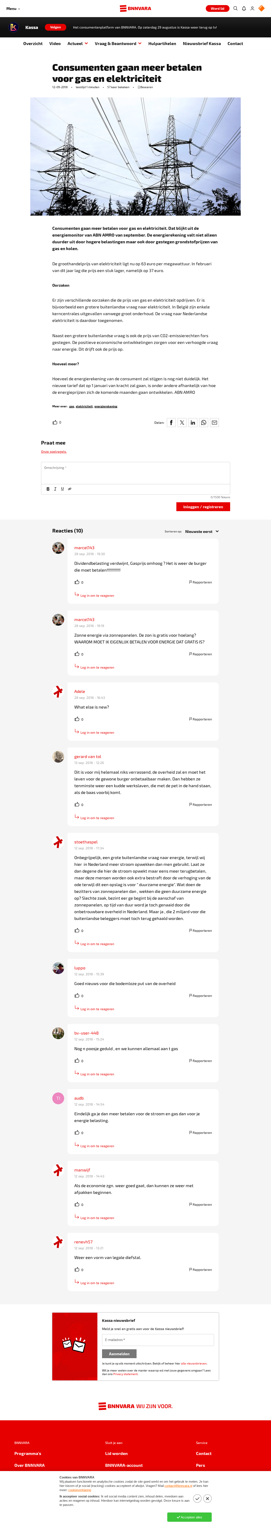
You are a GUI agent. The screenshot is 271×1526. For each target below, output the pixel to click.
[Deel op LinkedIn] (193, 422)
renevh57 (83, 1241)
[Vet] (48, 489)
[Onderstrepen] (62, 489)
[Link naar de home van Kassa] (13, 27)
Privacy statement (125, 1374)
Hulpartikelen (162, 43)
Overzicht (33, 43)
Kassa (31, 27)
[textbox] (135, 473)
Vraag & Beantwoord (115, 43)
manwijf (82, 1169)
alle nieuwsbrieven (194, 1363)
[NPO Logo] (261, 8)
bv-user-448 (86, 1032)
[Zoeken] (235, 8)
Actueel (75, 43)
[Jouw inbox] (243, 8)
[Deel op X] (182, 422)
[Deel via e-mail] (214, 422)
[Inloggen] (252, 8)
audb (79, 1097)
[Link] (69, 489)
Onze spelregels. (54, 451)
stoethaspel (86, 841)
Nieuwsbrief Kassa (202, 43)
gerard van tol (87, 756)
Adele (79, 691)
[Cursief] (55, 489)
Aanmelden (119, 1353)
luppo (79, 967)
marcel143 (84, 547)
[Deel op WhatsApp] (203, 422)
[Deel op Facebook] (171, 422)
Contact (235, 43)
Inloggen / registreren (203, 506)
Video (55, 43)
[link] (71, 406)
